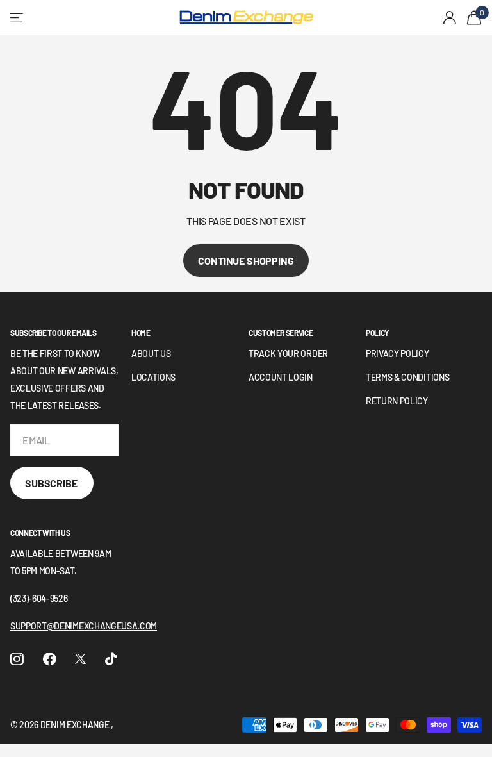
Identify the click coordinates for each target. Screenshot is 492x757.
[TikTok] (111, 659)
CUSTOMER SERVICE (281, 332)
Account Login (281, 377)
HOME (141, 332)
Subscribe (52, 483)
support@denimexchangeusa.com (83, 625)
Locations (153, 377)
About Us (150, 353)
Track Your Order (288, 353)
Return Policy (397, 400)
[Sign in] (450, 17)
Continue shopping (245, 260)
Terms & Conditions (407, 377)
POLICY (377, 332)
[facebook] (49, 659)
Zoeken (154, 18)
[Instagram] (17, 659)
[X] (80, 659)
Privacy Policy (397, 353)
